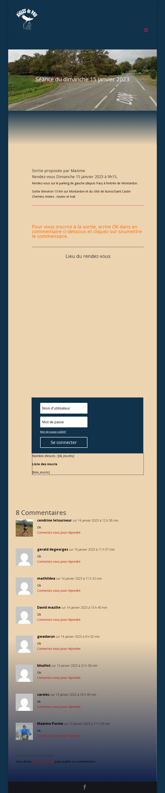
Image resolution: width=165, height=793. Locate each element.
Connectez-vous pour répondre (59, 532)
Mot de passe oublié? (53, 432)
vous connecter (43, 761)
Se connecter (64, 442)
